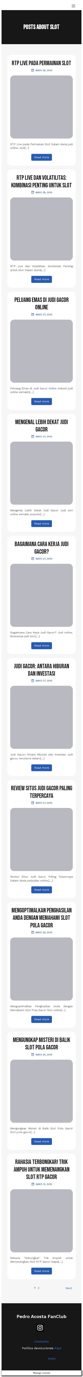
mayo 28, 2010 (44, 70)
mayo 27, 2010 (44, 314)
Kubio (52, 1358)
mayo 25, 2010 (44, 1054)
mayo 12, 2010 (44, 1184)
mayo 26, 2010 (44, 932)
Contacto (41, 1341)
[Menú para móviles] (73, 6)
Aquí (57, 1348)
